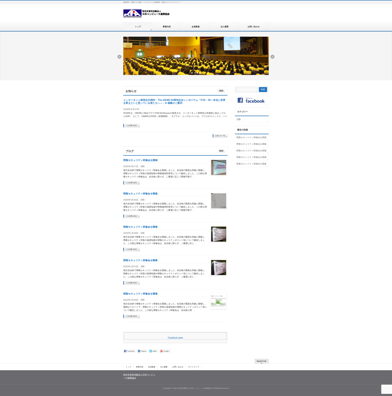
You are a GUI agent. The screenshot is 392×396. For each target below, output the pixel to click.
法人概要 (164, 367)
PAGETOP (261, 361)
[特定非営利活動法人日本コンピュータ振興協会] (146, 14)
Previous (119, 57)
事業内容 (139, 367)
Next (273, 57)
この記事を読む (131, 125)
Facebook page (175, 337)
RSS (221, 90)
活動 (142, 166)
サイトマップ (193, 367)
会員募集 (151, 367)
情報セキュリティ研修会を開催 (140, 160)
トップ (128, 367)
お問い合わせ (177, 367)
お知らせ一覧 (220, 136)
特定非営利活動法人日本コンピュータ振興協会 (192, 388)
